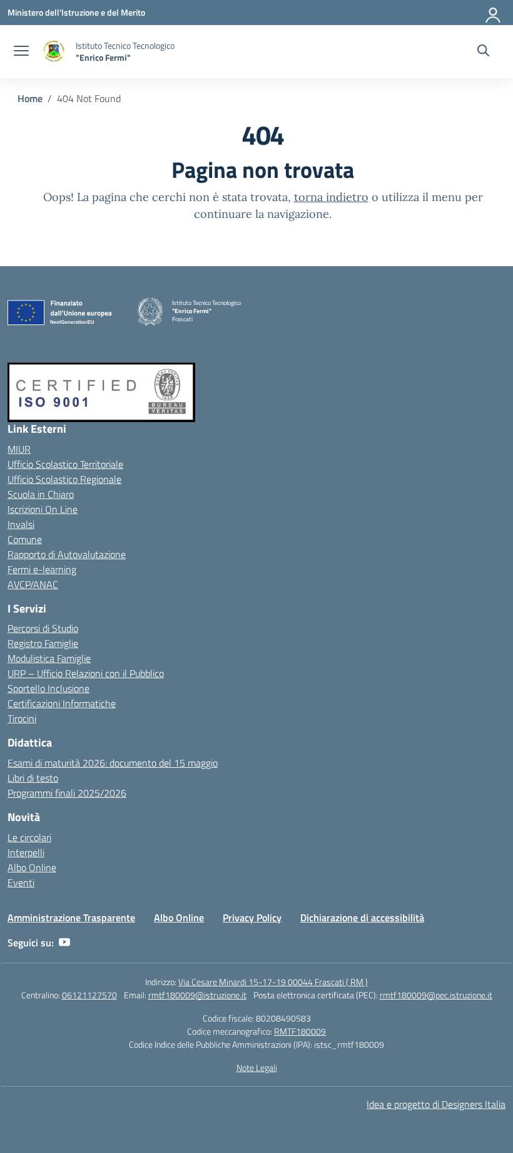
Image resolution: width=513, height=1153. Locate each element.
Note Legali (256, 1067)
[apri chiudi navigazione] (21, 51)
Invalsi (21, 524)
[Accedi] (493, 12)
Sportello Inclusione (48, 688)
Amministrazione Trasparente (71, 917)
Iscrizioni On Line (43, 509)
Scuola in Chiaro (41, 494)
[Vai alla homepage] (53, 52)
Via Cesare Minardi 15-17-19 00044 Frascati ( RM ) (273, 981)
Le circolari (29, 837)
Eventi (21, 882)
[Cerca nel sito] (483, 52)
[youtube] (64, 942)
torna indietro (331, 197)
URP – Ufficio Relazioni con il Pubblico (86, 673)
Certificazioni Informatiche (62, 703)
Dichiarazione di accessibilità (362, 917)
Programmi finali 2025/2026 (67, 792)
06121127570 (89, 994)
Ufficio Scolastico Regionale (64, 479)
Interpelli (26, 852)
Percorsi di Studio (43, 628)
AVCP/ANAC (33, 584)
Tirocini (22, 718)
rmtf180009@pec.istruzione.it (436, 994)
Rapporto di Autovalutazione (67, 554)
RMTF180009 (300, 1031)
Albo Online (32, 867)
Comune (25, 539)
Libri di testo (33, 777)
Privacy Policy (252, 917)
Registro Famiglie (43, 643)
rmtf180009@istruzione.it (197, 994)
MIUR (19, 449)
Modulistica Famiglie (49, 658)
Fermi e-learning (42, 569)
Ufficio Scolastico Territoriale (65, 464)
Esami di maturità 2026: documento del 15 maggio (113, 762)
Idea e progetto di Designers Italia (436, 1104)
